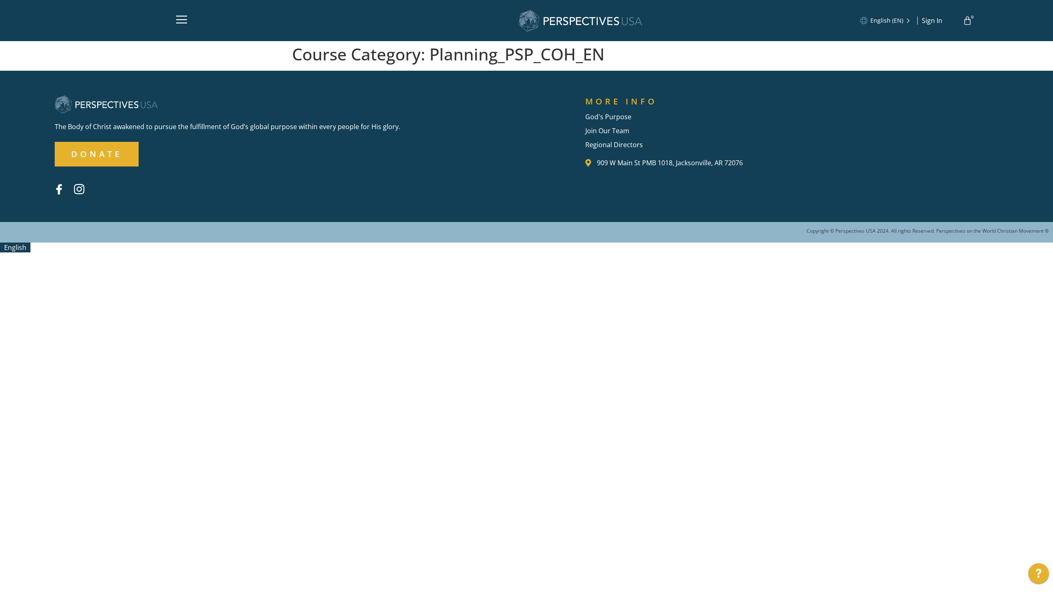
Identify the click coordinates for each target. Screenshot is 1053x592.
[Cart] (968, 20)
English (15, 247)
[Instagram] (79, 189)
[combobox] (15, 247)
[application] (1038, 575)
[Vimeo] (99, 183)
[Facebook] (59, 189)
